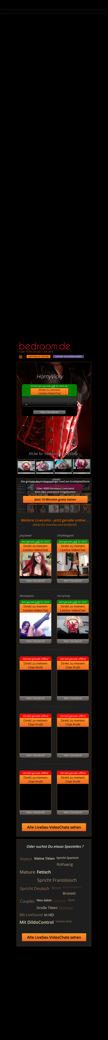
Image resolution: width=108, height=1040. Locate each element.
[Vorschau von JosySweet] (35, 575)
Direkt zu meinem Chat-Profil (35, 665)
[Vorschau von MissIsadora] (35, 635)
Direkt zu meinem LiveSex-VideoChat (49, 391)
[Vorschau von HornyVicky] (73, 635)
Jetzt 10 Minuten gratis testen (55, 499)
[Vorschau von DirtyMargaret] (73, 575)
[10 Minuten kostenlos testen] (24, 355)
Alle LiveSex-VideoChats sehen (54, 827)
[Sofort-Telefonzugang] (25, 355)
